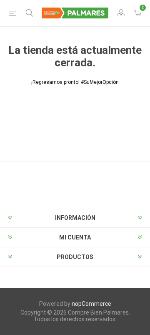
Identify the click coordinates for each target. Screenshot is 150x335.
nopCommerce (91, 303)
